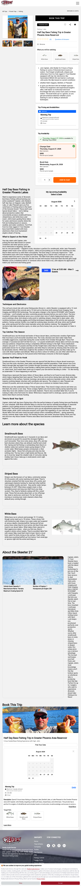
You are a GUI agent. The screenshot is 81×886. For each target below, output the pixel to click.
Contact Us (50, 841)
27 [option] (62, 233)
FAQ (35, 855)
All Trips (4, 11)
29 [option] (72, 233)
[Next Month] (74, 201)
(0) (50, 39)
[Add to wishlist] (65, 25)
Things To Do (38, 860)
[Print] (75, 25)
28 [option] (67, 233)
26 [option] (56, 233)
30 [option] (40, 238)
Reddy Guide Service (33, 869)
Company (37, 847)
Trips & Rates (38, 844)
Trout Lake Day (39, 863)
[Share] (70, 25)
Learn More (7, 825)
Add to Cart (64, 180)
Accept (60, 883)
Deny (20, 883)
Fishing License (39, 858)
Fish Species (38, 852)
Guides (36, 849)
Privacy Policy (41, 879)
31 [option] (45, 238)
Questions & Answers (62, 39)
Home (36, 841)
